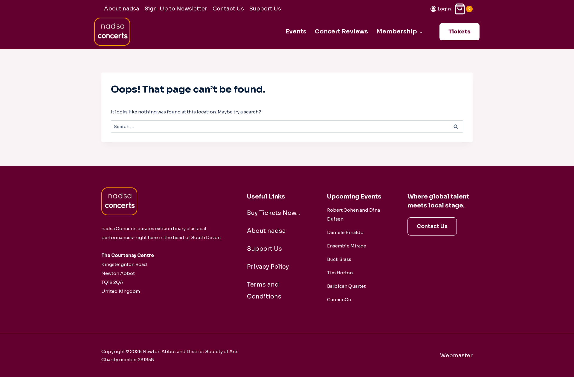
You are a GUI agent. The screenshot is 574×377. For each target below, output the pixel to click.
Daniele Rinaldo (345, 232)
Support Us (265, 8)
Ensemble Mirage (346, 246)
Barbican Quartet (346, 286)
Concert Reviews (341, 31)
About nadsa (121, 8)
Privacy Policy (268, 266)
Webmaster (456, 355)
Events (296, 31)
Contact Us (228, 8)
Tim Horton (340, 273)
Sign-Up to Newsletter (176, 8)
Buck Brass (339, 259)
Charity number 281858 (127, 359)
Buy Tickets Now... (273, 213)
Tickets (459, 31)
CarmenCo (339, 299)
